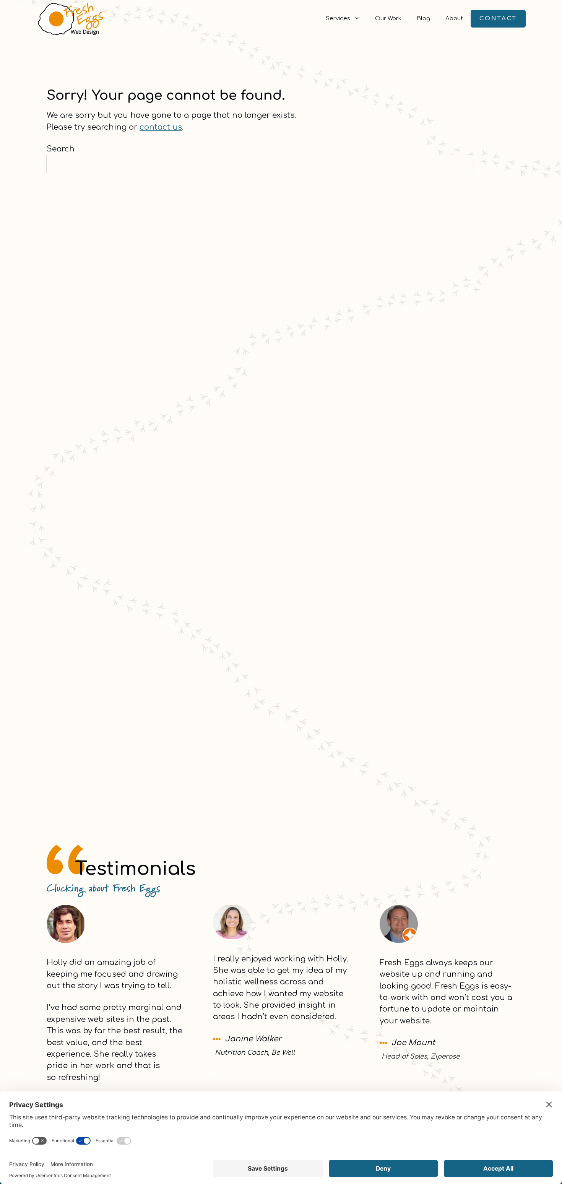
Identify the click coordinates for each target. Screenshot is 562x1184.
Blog (423, 18)
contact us (161, 127)
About (454, 18)
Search (61, 149)
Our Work (388, 18)
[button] (358, 18)
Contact (498, 18)
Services (338, 18)
